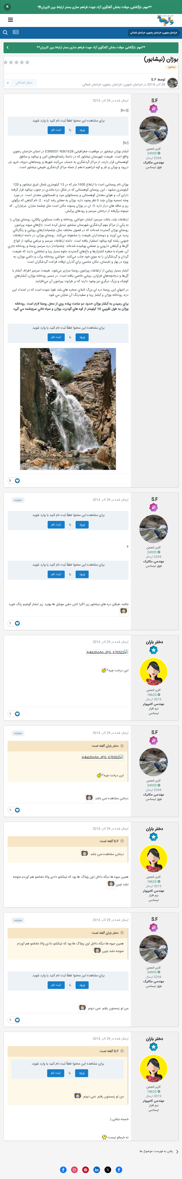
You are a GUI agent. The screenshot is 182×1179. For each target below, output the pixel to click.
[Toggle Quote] (121, 746)
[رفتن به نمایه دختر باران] (153, 671)
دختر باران (154, 642)
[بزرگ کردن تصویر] (68, 409)
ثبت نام (56, 130)
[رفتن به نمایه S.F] (172, 83)
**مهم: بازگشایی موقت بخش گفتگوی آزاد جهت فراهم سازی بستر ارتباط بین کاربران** (95, 7)
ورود (82, 130)
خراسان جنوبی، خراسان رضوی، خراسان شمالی (112, 84)
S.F (153, 80)
